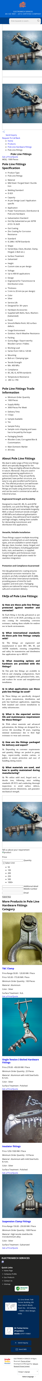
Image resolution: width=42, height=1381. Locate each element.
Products (12, 144)
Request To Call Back (11, 138)
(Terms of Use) (25, 1361)
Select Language (28, 1377)
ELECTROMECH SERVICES (23, 12)
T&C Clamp (8, 968)
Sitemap (7, 1284)
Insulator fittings (11, 1146)
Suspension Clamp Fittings (16, 1221)
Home (10, 141)
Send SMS (23, 1349)
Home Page (8, 1270)
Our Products (9, 1277)
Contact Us (8, 1281)
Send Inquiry (11, 135)
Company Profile (10, 1274)
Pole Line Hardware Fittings (20, 147)
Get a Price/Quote (10, 157)
